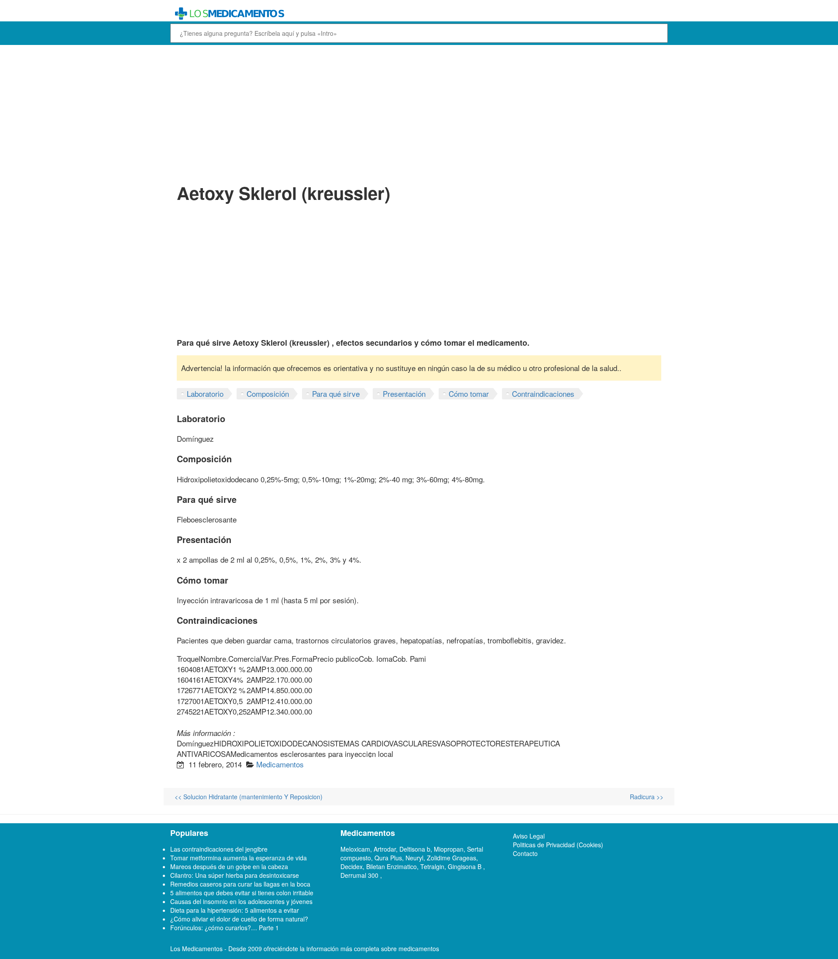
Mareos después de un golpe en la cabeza (229, 866)
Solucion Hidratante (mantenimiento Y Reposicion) (249, 796)
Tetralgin (432, 866)
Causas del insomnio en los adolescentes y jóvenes (241, 901)
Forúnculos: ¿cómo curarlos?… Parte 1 (224, 927)
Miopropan (449, 849)
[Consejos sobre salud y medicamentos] (355, 13)
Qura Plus (388, 857)
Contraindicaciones (543, 393)
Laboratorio (205, 393)
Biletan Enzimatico (391, 866)
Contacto (525, 853)
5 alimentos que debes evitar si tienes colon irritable (241, 892)
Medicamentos (280, 764)
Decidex (351, 866)
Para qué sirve (336, 393)
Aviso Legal (529, 836)
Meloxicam (355, 849)
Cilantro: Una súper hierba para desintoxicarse (234, 875)
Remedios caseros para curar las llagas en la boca (240, 884)
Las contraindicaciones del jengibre (219, 849)
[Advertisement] (419, 113)
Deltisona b (414, 849)
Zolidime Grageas (451, 857)
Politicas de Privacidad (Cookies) (558, 844)
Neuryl (414, 857)
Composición (268, 393)
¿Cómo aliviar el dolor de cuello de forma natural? (239, 918)
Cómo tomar (469, 393)
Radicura (646, 796)
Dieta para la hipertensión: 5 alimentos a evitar (234, 910)
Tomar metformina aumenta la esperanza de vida (238, 857)
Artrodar (385, 849)
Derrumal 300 (360, 875)
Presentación (404, 393)
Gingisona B (465, 866)
